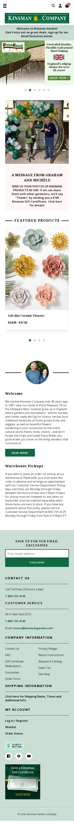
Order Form (12, 679)
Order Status (14, 733)
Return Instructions (51, 655)
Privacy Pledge (48, 649)
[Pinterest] (18, 756)
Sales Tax (45, 668)
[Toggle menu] (4, 5)
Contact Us (12, 649)
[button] (25, 90)
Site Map (44, 674)
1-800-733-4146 (15, 596)
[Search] (53, 6)
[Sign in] (60, 6)
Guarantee (12, 672)
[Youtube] (28, 756)
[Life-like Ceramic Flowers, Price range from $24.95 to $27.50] (36, 268)
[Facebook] (8, 756)
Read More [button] (20, 453)
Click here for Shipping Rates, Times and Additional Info (33, 698)
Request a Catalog (50, 661)
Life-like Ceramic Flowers (26, 315)
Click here (55, 201)
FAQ (7, 655)
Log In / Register (16, 721)
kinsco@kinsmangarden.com (33, 628)
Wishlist (10, 727)
